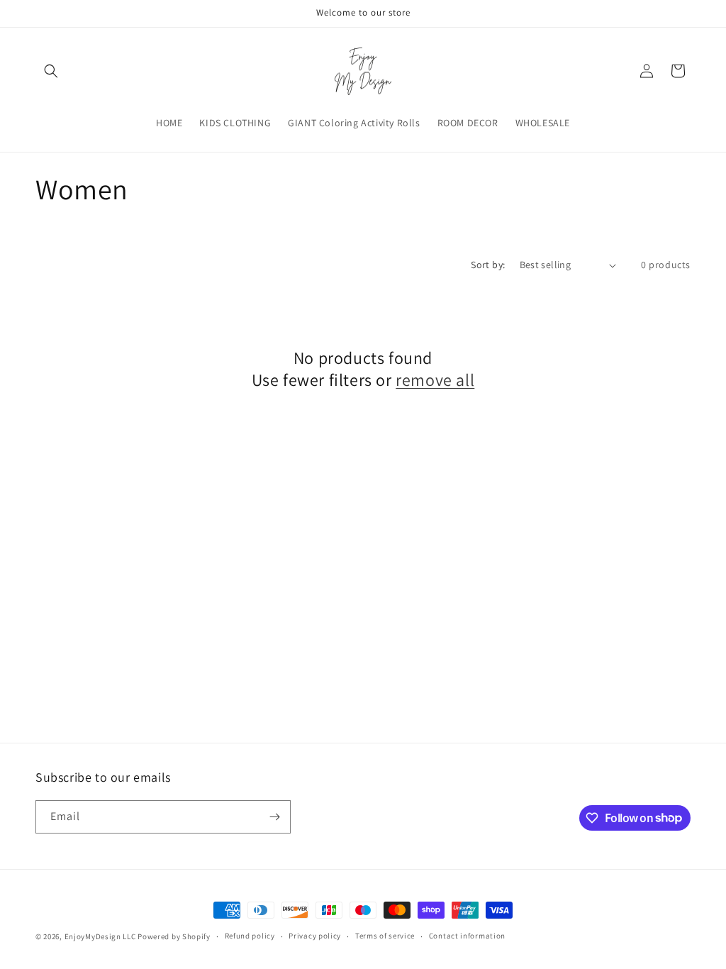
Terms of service (385, 936)
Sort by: (488, 264)
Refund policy (250, 936)
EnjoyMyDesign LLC (100, 936)
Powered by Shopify (174, 936)
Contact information (467, 936)
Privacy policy (315, 936)
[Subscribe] (274, 817)
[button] (51, 71)
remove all (435, 380)
